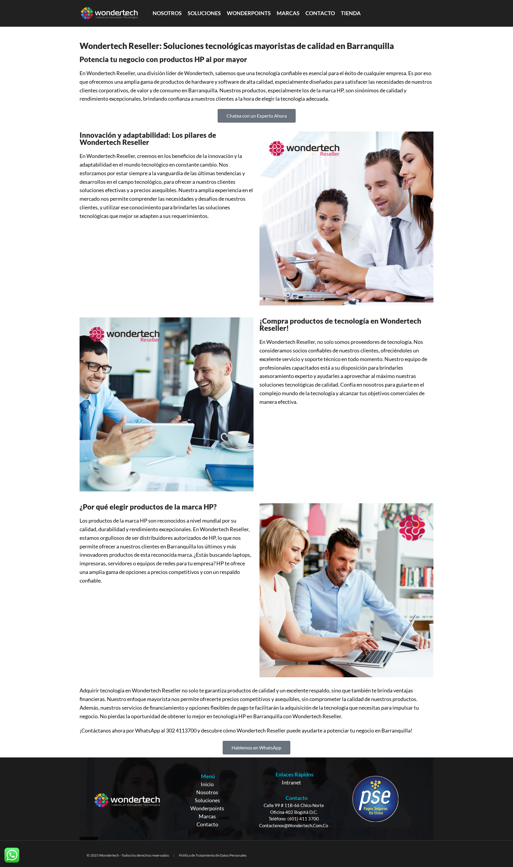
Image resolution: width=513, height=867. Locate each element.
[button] (257, 116)
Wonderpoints (207, 808)
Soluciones (207, 800)
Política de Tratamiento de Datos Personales (212, 855)
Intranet (291, 782)
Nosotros (207, 792)
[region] (256, 798)
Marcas (207, 816)
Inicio (207, 784)
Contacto (207, 824)
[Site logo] (109, 13)
